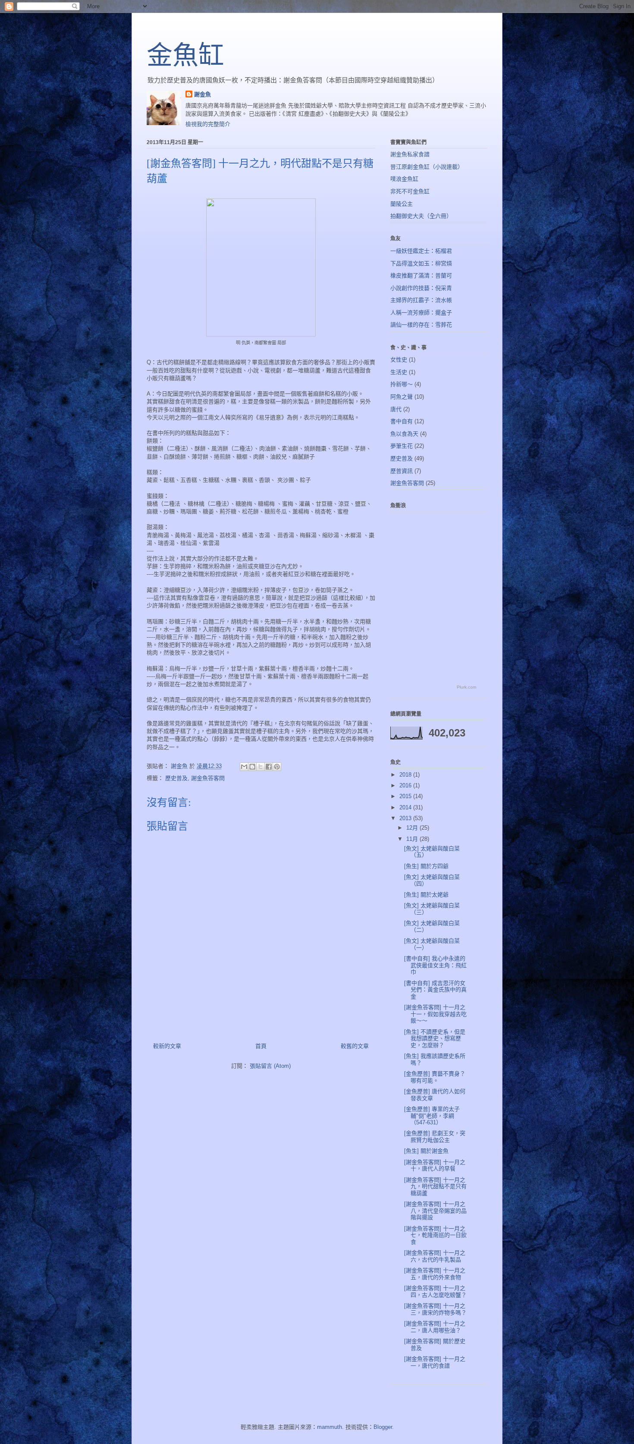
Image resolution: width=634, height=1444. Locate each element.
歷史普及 (176, 778)
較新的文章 (167, 1046)
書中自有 (401, 421)
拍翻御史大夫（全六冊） (421, 216)
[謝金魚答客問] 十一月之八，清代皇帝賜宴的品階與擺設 (435, 1211)
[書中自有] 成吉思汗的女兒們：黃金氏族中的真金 (435, 990)
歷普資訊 (401, 471)
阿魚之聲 (401, 396)
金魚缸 (185, 55)
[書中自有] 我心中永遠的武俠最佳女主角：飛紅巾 (435, 965)
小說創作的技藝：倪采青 (421, 288)
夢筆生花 (401, 446)
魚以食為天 (404, 434)
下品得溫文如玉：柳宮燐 (421, 263)
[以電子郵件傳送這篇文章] (244, 766)
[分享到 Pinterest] (277, 766)
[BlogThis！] (252, 766)
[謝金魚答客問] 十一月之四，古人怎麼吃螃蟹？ (435, 1291)
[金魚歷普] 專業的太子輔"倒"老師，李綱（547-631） (432, 1116)
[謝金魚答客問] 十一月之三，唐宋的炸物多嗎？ (435, 1309)
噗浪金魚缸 (404, 179)
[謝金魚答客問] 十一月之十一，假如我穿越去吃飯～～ (435, 1014)
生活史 (398, 372)
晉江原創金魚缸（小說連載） (426, 167)
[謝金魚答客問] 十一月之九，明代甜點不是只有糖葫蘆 (435, 1186)
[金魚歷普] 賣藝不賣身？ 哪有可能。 (434, 1077)
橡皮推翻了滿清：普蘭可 (421, 275)
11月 (413, 839)
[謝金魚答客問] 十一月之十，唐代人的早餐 (434, 1165)
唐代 (396, 409)
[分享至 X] (260, 766)
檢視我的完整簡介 (207, 124)
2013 (406, 818)
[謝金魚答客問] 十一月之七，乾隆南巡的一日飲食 (435, 1235)
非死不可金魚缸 (410, 191)
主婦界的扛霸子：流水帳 (421, 300)
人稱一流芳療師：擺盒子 (421, 312)
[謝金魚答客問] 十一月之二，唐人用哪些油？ (434, 1327)
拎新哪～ (401, 384)
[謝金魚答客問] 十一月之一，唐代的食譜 (434, 1362)
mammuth (329, 1427)
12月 (413, 827)
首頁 (261, 1046)
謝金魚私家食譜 (410, 154)
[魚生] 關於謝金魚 (426, 1151)
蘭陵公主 (401, 204)
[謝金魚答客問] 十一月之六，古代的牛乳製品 (434, 1256)
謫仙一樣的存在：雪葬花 (421, 324)
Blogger (382, 1427)
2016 (406, 785)
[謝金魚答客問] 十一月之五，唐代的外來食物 (434, 1273)
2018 (406, 774)
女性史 (398, 359)
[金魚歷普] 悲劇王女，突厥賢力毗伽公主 (434, 1136)
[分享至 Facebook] (268, 766)
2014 (406, 807)
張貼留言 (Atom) (270, 1066)
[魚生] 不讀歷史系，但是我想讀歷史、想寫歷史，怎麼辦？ (434, 1038)
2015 (406, 796)
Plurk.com (466, 687)
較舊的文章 (355, 1046)
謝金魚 (202, 94)
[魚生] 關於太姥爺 (426, 894)
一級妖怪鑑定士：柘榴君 (421, 251)
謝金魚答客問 (208, 778)
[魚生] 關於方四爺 (426, 866)
